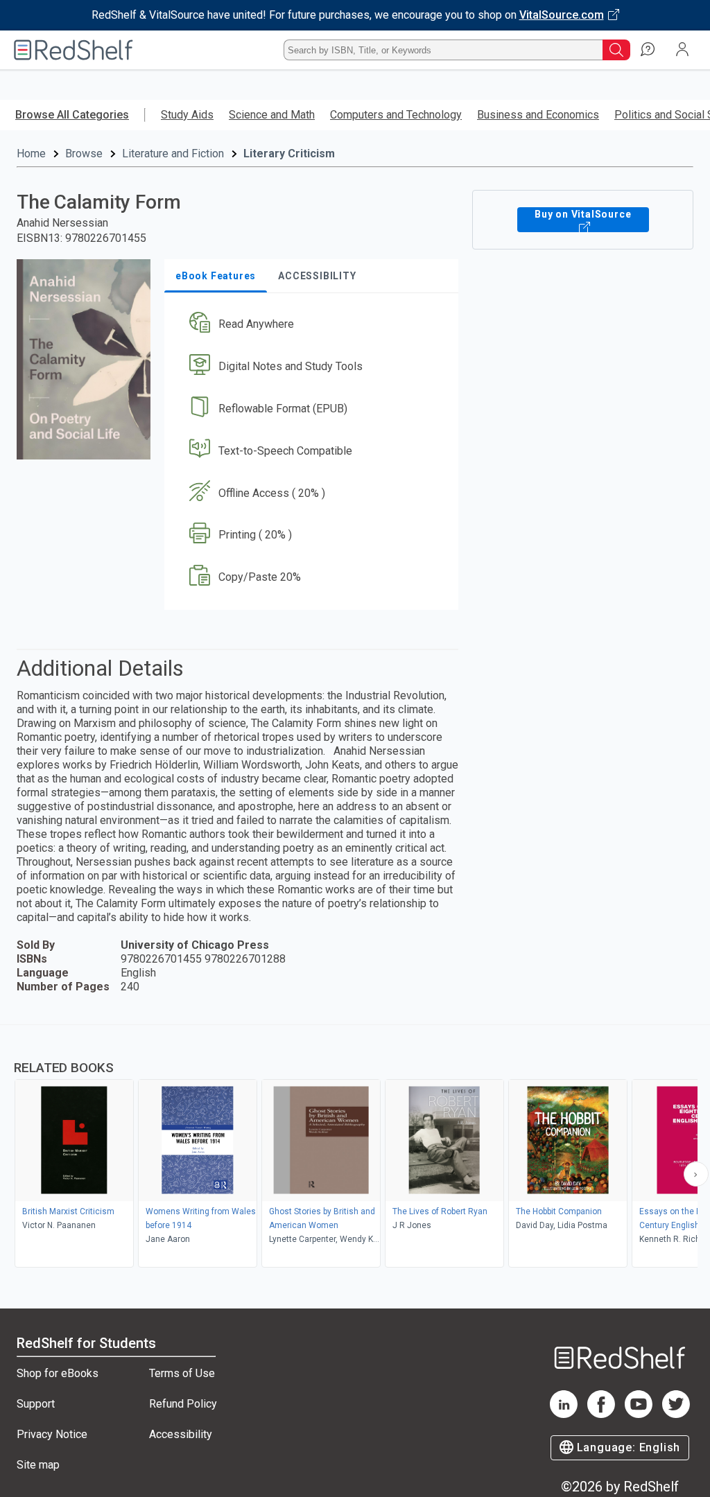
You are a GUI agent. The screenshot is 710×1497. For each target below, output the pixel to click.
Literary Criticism (289, 153)
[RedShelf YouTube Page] (638, 1414)
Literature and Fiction (173, 153)
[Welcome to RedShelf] (73, 50)
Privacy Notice (52, 1434)
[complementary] (355, 1147)
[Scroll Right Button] (696, 1174)
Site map (38, 1464)
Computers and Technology (396, 114)
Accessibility (180, 1434)
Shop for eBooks (57, 1373)
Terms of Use (182, 1373)
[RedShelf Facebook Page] (601, 1414)
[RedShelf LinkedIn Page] (564, 1414)
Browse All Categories (72, 114)
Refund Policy (183, 1403)
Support (36, 1403)
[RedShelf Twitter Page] (676, 1414)
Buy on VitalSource (583, 214)
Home (31, 153)
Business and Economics (538, 114)
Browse (84, 153)
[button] (310, 325)
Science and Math (272, 114)
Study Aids (187, 114)
